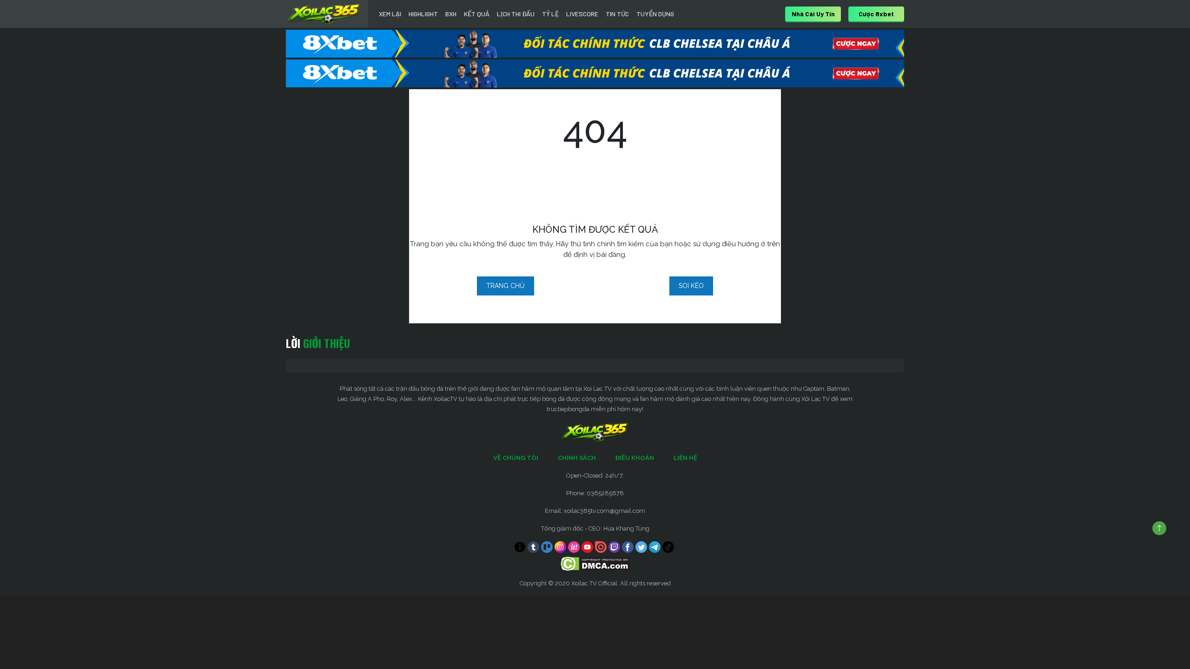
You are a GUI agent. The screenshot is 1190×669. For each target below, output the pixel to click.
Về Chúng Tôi (515, 457)
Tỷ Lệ (550, 14)
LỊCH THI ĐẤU (516, 14)
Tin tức (617, 14)
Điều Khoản (634, 457)
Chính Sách (577, 457)
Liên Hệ (685, 457)
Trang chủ (505, 285)
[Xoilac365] (324, 14)
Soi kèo (691, 285)
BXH (450, 14)
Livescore (582, 14)
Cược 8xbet (876, 14)
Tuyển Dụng (655, 14)
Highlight (423, 14)
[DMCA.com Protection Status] (595, 563)
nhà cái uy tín (813, 14)
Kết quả (476, 14)
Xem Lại (390, 14)
